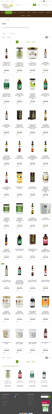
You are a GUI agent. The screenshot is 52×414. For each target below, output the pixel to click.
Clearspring (46, 131)
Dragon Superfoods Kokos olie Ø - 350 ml (32, 64)
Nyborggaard (19, 131)
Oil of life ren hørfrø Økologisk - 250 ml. (19, 95)
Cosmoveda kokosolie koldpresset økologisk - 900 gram (45, 189)
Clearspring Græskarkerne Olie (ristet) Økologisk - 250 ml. (32, 158)
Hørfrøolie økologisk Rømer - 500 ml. (6, 126)
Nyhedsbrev (29, 403)
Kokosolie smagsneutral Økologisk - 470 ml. (6, 312)
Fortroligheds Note (31, 397)
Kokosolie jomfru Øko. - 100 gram (32, 343)
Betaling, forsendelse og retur (31, 399)
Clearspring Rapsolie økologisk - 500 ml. (6, 188)
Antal (4, 72)
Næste (28, 42)
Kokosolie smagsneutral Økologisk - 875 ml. (19, 312)
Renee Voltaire (19, 286)
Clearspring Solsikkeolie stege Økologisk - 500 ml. (32, 219)
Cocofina (6, 286)
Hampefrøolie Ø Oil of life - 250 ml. (19, 250)
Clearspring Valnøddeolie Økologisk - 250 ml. (45, 126)
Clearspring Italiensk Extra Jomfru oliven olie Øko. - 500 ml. (6, 158)
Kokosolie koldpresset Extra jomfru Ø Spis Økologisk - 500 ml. (19, 64)
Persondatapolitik (30, 404)
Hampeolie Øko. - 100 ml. (45, 343)
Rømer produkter (6, 131)
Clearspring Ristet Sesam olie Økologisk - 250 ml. (6, 64)
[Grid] (46, 37)
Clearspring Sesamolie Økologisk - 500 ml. (19, 157)
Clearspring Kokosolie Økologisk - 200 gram (6, 220)
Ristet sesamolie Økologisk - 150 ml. (45, 281)
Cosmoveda (32, 100)
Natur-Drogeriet (45, 224)
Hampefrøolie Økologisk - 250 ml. (32, 188)
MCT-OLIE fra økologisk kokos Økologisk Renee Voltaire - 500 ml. (19, 282)
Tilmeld (49, 397)
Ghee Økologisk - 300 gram (19, 188)
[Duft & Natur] (7, 6)
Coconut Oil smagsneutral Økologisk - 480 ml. (45, 312)
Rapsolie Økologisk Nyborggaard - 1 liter (32, 250)
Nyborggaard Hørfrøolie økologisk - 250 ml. (19, 126)
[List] (49, 37)
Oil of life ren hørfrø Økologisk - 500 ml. (45, 95)
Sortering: (3, 37)
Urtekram (45, 255)
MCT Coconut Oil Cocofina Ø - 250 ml (6, 281)
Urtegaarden (6, 348)
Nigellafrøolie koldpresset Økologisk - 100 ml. (32, 312)
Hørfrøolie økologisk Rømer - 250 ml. (45, 64)
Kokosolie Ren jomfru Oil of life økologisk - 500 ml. (6, 95)
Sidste (33, 42)
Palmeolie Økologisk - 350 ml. (45, 219)
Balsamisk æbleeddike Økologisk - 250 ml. (6, 250)
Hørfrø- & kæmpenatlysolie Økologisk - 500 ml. (45, 250)
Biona (6, 317)
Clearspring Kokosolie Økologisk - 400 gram (19, 220)
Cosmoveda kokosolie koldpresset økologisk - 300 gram (32, 96)
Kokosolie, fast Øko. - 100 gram (19, 343)
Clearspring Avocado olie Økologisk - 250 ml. (45, 157)
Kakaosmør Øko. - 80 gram (6, 343)
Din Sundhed (6, 100)
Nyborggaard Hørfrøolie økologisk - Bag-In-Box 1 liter (32, 126)
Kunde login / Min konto (31, 396)
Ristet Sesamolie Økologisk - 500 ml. (32, 281)
